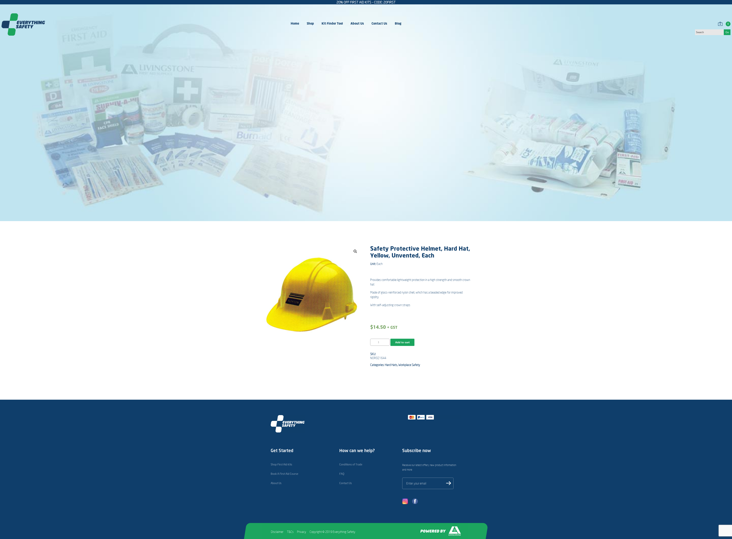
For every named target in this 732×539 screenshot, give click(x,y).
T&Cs (290, 532)
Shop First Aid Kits (281, 464)
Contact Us (379, 23)
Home (295, 23)
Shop (310, 23)
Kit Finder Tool (332, 23)
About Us (357, 23)
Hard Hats (391, 365)
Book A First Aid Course (284, 473)
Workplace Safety (409, 365)
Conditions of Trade (350, 464)
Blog (398, 23)
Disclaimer (277, 532)
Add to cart (402, 342)
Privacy (301, 532)
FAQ (341, 473)
